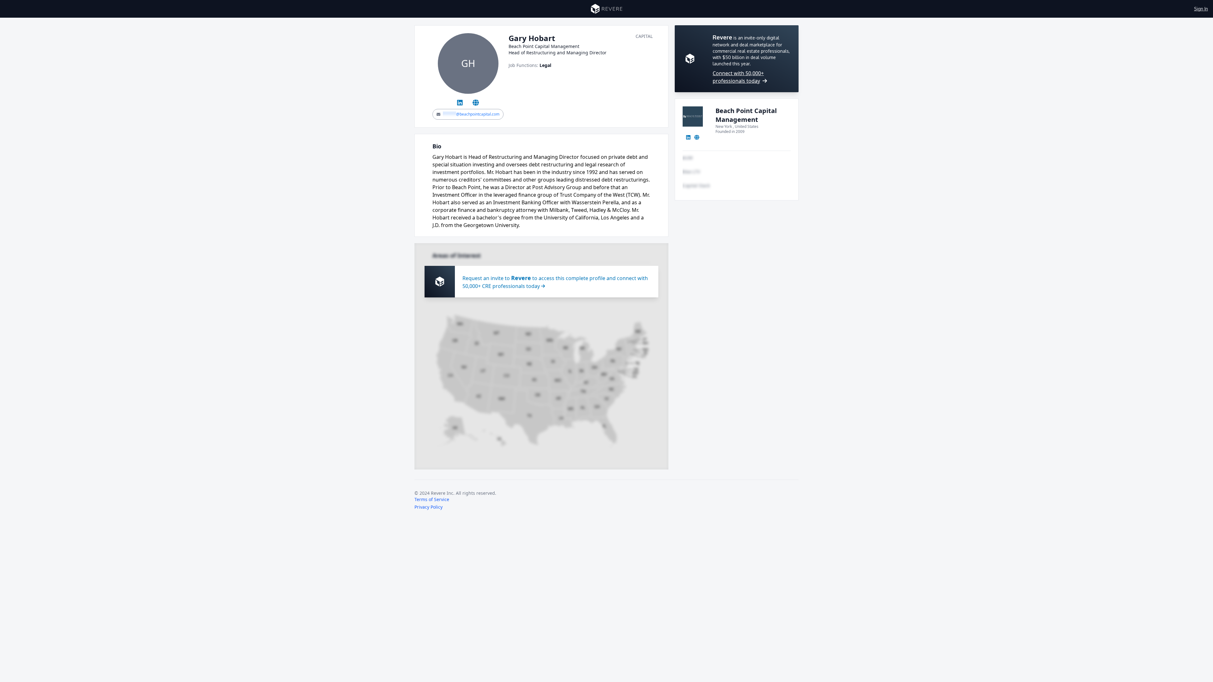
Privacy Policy (428, 507)
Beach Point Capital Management (746, 115)
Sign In (1201, 8)
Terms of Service (431, 499)
